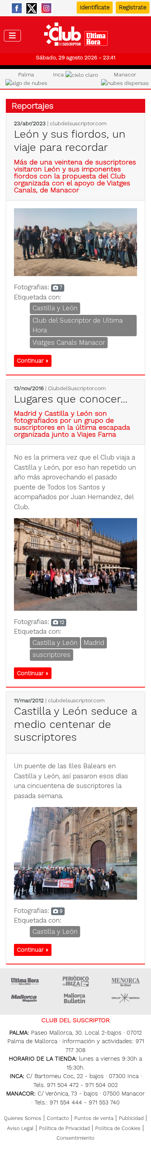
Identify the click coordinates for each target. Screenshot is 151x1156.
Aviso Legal (20, 1128)
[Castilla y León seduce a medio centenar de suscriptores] (75, 853)
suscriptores (51, 654)
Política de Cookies (118, 1128)
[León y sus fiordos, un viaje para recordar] (75, 241)
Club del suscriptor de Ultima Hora (75, 36)
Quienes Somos (22, 1118)
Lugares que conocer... (70, 398)
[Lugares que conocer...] (75, 564)
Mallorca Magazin (25, 998)
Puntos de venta (93, 1118)
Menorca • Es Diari (126, 981)
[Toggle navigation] (12, 35)
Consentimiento (75, 1138)
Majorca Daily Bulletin (75, 998)
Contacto (58, 1118)
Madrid (94, 642)
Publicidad (131, 1118)
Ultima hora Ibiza (75, 981)
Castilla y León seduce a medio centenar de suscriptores (75, 724)
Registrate (132, 7)
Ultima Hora (25, 981)
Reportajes (32, 106)
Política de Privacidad (64, 1128)
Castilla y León (55, 308)
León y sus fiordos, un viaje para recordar (69, 141)
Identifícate (95, 7)
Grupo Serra (126, 998)
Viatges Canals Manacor (69, 342)
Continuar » (32, 360)
